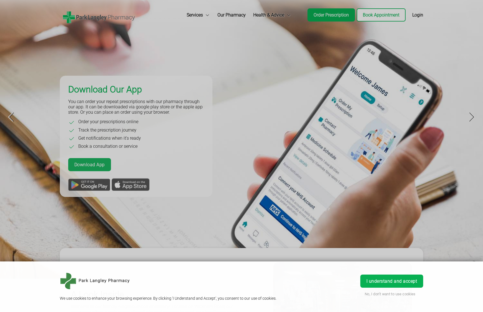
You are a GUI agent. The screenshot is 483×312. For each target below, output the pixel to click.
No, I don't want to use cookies (390, 294)
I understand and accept (391, 281)
